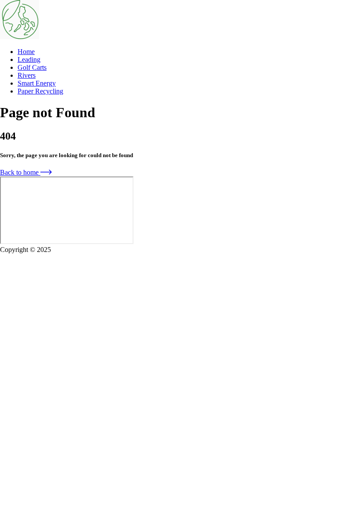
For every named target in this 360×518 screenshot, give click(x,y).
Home (26, 51)
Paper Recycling (40, 91)
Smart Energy (37, 83)
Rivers (27, 75)
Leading (29, 59)
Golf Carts (32, 67)
